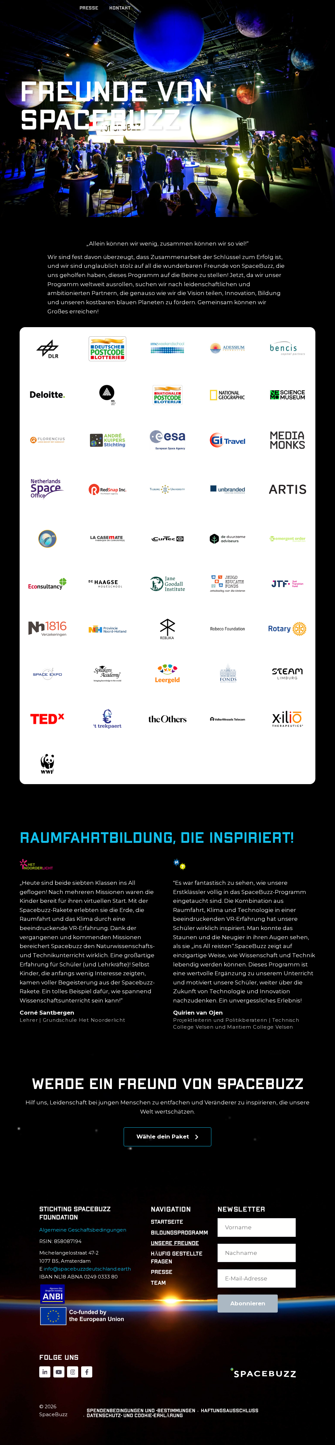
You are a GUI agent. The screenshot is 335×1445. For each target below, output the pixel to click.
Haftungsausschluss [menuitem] (229, 1411)
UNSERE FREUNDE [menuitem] (175, 1243)
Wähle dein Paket (163, 1136)
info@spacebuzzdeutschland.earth (87, 1269)
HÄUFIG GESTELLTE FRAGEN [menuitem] (177, 1257)
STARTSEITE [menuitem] (167, 1222)
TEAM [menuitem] (158, 1283)
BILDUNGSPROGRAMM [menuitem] (179, 1233)
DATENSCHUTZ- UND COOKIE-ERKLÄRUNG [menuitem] (135, 1416)
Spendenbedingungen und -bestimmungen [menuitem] (141, 1411)
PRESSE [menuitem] (161, 1272)
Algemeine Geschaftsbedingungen (83, 1230)
